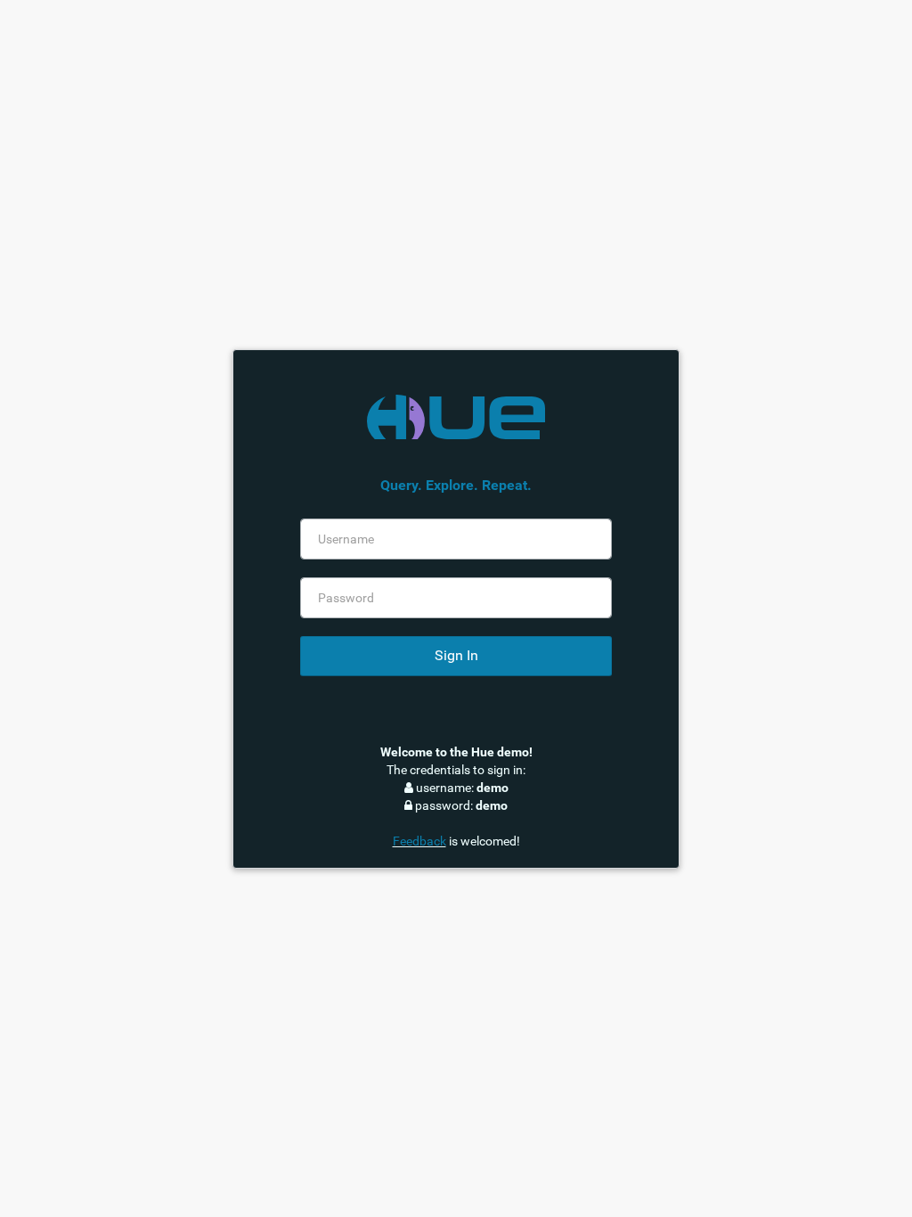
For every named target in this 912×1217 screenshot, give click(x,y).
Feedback (419, 841)
